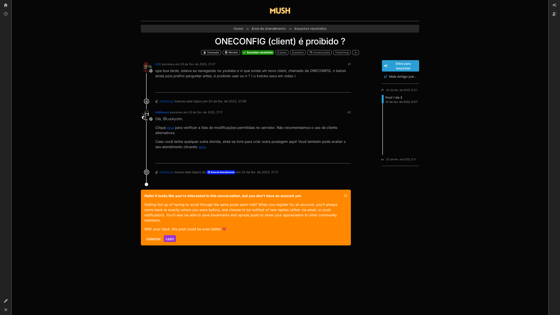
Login (170, 238)
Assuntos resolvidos (259, 52)
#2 (349, 112)
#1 (349, 64)
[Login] (554, 5)
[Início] (6, 5)
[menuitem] (554, 5)
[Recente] (6, 14)
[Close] (345, 196)
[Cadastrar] (554, 14)
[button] (6, 301)
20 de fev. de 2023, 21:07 (197, 64)
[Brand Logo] (280, 10)
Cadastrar (153, 238)
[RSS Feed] (355, 52)
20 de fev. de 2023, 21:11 (205, 112)
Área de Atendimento (222, 172)
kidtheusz (167, 101)
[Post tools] (347, 87)
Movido (233, 52)
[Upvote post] (332, 87)
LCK (158, 64)
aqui (170, 127)
